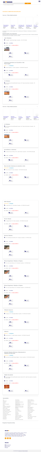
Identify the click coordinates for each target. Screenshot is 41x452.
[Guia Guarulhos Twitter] (8, 438)
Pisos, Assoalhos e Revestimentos (31, 407)
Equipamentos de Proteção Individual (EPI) (19, 404)
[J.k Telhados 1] (6, 94)
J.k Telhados (7, 80)
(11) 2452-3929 (7, 338)
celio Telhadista (8, 38)
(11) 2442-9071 (7, 317)
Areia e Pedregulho (6, 404)
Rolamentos (30, 414)
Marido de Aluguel (18, 417)
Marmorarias (17, 418)
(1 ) (11, 203)
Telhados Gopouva (8, 309)
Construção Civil (5, 413)
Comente (27, 53)
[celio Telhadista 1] (6, 50)
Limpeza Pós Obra (18, 415)
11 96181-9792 (7, 241)
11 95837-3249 (7, 380)
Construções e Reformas (7, 414)
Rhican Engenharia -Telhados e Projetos (13, 260)
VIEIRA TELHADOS (8, 374)
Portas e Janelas (30, 411)
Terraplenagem (30, 417)
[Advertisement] (20, 192)
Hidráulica (16, 414)
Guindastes (17, 413)
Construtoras (5, 415)
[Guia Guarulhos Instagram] (10, 438)
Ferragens (17, 408)
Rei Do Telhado (7, 218)
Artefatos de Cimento (6, 407)
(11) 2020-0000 (7, 70)
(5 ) (11, 333)
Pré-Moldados (30, 412)
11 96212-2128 (7, 290)
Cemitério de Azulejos (6, 410)
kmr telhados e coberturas (10, 149)
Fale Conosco (8, 446)
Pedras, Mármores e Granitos (32, 404)
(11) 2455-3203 (7, 208)
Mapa (11, 56)
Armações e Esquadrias (6, 406)
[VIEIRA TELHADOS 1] (6, 388)
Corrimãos (4, 416)
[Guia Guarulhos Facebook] (6, 438)
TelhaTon (6, 331)
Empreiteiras (17, 399)
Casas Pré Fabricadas (6, 409)
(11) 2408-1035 (7, 172)
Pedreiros (29, 405)
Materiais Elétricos (31, 399)
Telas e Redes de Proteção (32, 416)
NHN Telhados (7, 201)
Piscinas (29, 406)
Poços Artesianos (30, 409)
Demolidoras (5, 417)
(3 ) (11, 65)
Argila (4, 405)
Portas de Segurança (31, 410)
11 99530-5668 (7, 43)
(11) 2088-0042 (7, 155)
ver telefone (11, 43)
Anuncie (7, 447)
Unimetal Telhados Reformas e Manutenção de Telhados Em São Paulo (15, 353)
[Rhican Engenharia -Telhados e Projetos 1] (6, 273)
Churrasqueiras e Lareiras (7, 411)
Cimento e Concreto (6, 412)
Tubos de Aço (30, 418)
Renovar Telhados (8, 235)
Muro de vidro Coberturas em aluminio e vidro (14, 166)
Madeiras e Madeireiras (19, 416)
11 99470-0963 (7, 86)
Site (11, 53)
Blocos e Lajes (5, 408)
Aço (3, 399)
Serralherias (30, 415)
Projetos (29, 413)
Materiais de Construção (19, 419)
